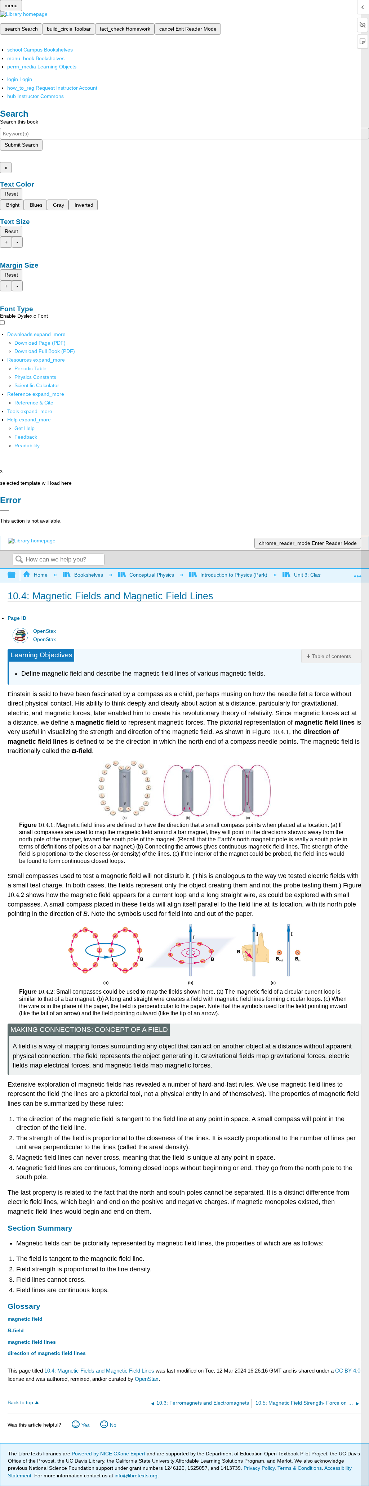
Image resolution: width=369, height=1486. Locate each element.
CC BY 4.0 (347, 1371)
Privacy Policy (259, 1468)
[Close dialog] (4, 510)
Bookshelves (88, 575)
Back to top (20, 1402)
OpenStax (44, 631)
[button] (25, 437)
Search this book (19, 122)
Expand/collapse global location (358, 573)
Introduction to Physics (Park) (234, 575)
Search (19, 559)
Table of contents (331, 656)
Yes (85, 1425)
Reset (11, 194)
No (113, 1425)
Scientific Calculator (36, 385)
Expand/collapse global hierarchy (16, 575)
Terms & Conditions (299, 1468)
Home (40, 575)
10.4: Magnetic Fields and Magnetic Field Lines (99, 1371)
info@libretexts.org (135, 1475)
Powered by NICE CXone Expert (109, 1453)
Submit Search (21, 145)
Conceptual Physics (151, 575)
